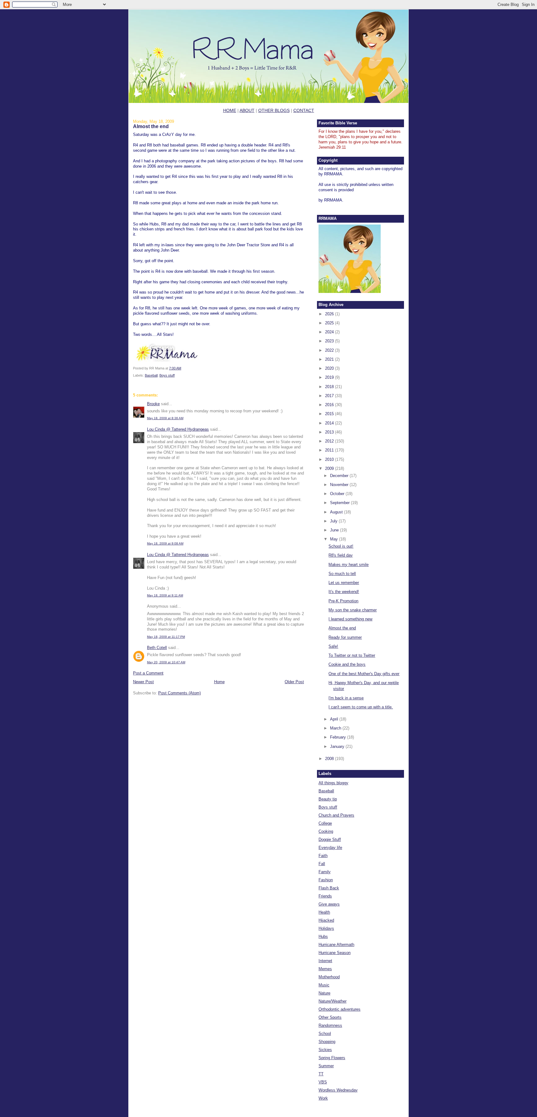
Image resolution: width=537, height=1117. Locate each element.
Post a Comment (148, 673)
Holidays (326, 928)
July (334, 521)
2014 (330, 423)
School (325, 1033)
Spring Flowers (332, 1057)
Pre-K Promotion (343, 601)
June (335, 530)
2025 (330, 323)
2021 (330, 359)
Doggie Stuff (330, 839)
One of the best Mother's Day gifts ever (363, 673)
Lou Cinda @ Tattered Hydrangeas (178, 429)
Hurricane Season (335, 952)
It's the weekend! (343, 591)
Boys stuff (167, 375)
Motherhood (329, 977)
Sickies (325, 1049)
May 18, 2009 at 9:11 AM (165, 595)
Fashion (326, 880)
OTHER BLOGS (274, 110)
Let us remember (343, 582)
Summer (326, 1066)
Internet (325, 960)
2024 (330, 332)
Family (325, 871)
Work (323, 1098)
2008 (330, 758)
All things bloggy (333, 783)
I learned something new (350, 619)
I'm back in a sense (346, 698)
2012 (330, 441)
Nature (324, 993)
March (336, 728)
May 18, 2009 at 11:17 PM (166, 636)
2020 (330, 368)
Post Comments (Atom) (179, 693)
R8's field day (340, 555)
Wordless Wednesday (338, 1090)
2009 (330, 468)
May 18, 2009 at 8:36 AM (165, 418)
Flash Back (329, 888)
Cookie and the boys (346, 664)
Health (324, 912)
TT (321, 1074)
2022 (330, 350)
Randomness (330, 1025)
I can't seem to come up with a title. (360, 707)
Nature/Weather (333, 1001)
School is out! (340, 546)
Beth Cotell (157, 647)
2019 (330, 377)
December (340, 475)
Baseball (151, 375)
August (337, 512)
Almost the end (151, 126)
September (340, 502)
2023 (330, 341)
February (338, 737)
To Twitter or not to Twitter (351, 655)
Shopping (327, 1041)
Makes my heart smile (348, 564)
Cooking (326, 831)
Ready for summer (345, 637)
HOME (229, 110)
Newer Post (143, 681)
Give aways (329, 904)
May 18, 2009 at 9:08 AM (165, 543)
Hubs (323, 936)
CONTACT (303, 110)
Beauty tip (328, 799)
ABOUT (247, 110)
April (334, 719)
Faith (323, 855)
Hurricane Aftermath (336, 944)
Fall (322, 863)
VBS (323, 1082)
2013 (330, 432)
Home (219, 681)
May (334, 539)
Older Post (294, 681)
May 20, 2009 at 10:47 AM (166, 662)
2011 (330, 450)
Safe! (333, 646)
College (325, 823)
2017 (330, 395)
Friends (325, 896)
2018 (330, 386)
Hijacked (326, 920)
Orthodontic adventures (339, 1009)
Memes (325, 968)
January (338, 746)
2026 (330, 314)
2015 (330, 413)
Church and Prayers (336, 815)
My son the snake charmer (352, 610)
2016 (330, 404)
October (338, 493)
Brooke (153, 403)
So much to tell (342, 573)
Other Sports (330, 1017)
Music (324, 985)
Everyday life (330, 847)
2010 (330, 459)
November (340, 484)
